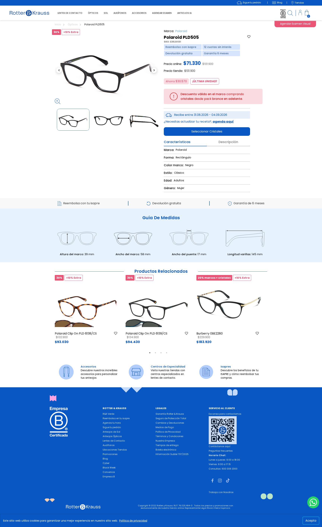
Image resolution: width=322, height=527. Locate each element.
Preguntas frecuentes (221, 450)
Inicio (58, 24)
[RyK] (29, 13)
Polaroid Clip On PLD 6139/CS (146, 333)
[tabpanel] (87, 312)
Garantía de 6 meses (248, 203)
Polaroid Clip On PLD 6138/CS (76, 333)
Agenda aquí (223, 121)
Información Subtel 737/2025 (172, 454)
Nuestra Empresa (165, 440)
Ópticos (73, 24)
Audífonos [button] (119, 13)
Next (267, 312)
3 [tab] (161, 353)
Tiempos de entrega (167, 445)
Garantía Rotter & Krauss (170, 413)
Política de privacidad (133, 521)
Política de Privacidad (168, 431)
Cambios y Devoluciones (170, 422)
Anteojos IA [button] (184, 13)
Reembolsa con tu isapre (81, 203)
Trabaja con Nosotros (221, 492)
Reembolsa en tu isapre (116, 418)
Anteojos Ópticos (112, 436)
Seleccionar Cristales (206, 131)
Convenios (109, 472)
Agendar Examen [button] (162, 13)
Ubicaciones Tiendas (115, 449)
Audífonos (109, 445)
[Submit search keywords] (290, 13)
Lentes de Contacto (114, 440)
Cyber (106, 463)
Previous (49, 312)
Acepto (310, 520)
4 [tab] (166, 353)
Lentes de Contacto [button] (70, 13)
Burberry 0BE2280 (209, 333)
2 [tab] (155, 353)
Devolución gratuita (166, 203)
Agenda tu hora (112, 422)
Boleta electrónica (166, 449)
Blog (105, 458)
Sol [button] (106, 13)
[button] (300, 13)
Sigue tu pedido (112, 427)
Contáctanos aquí (219, 446)
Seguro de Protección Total (171, 418)
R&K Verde (108, 413)
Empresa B (109, 476)
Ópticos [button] (93, 13)
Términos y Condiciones (169, 436)
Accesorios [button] (139, 13)
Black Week (109, 467)
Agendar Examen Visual (295, 24)
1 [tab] (150, 353)
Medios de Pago (165, 427)
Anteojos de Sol (111, 431)
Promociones (110, 454)
